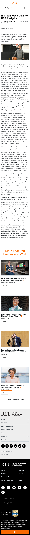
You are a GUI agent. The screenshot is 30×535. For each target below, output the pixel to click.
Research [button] (4, 436)
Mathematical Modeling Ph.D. (9, 282)
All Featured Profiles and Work (14, 400)
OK (15, 532)
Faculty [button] (3, 433)
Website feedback (9, 498)
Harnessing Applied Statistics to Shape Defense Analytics (12, 386)
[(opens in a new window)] (3, 446)
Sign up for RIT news (10, 503)
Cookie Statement (12, 527)
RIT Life (21, 473)
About (3, 470)
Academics (4, 473)
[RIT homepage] (13, 464)
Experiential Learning (7, 426)
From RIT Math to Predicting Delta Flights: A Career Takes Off (13, 315)
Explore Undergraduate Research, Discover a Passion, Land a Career (13, 351)
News (20, 480)
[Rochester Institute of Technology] (15, 2)
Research (21, 470)
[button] (2, 7)
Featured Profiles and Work (10, 21)
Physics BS (4, 354)
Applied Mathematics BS (7, 318)
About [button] (3, 419)
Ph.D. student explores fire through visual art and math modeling (13, 279)
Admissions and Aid (7, 429)
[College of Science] (11, 414)
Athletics (21, 477)
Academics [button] (4, 423)
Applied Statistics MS (6, 390)
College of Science (10, 7)
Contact (3, 440)
